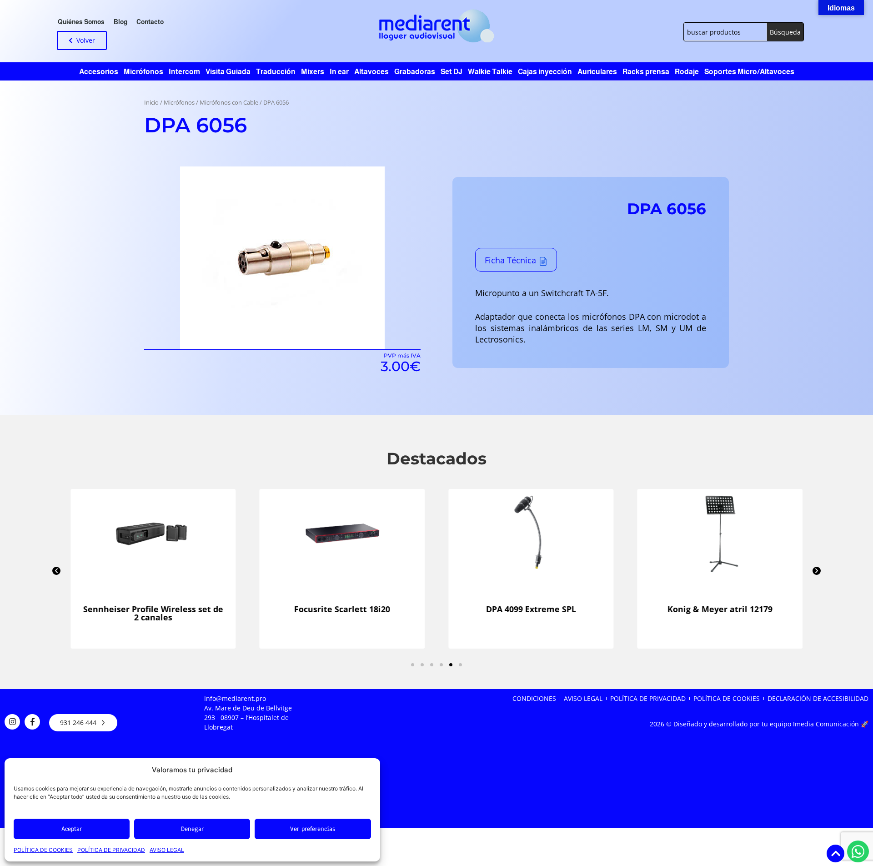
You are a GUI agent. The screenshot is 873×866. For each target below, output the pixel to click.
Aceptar (71, 829)
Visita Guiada (228, 72)
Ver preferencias (312, 829)
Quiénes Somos (81, 21)
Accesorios (98, 72)
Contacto (150, 21)
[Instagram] (12, 722)
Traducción (276, 72)
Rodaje (687, 72)
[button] (56, 571)
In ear (339, 72)
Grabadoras (414, 72)
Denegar (192, 829)
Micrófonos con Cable (229, 102)
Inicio (151, 102)
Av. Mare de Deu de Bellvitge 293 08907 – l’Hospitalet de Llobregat (248, 717)
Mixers (312, 72)
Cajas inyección (545, 72)
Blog (120, 21)
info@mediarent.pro (235, 698)
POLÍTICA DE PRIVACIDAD (111, 849)
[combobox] (725, 32)
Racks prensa (645, 72)
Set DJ (451, 72)
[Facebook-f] (32, 722)
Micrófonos (143, 72)
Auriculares (597, 72)
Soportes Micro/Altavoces (749, 72)
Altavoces (371, 72)
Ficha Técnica (510, 260)
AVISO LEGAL (167, 849)
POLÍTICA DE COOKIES (43, 849)
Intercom (184, 72)
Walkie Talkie (490, 72)
